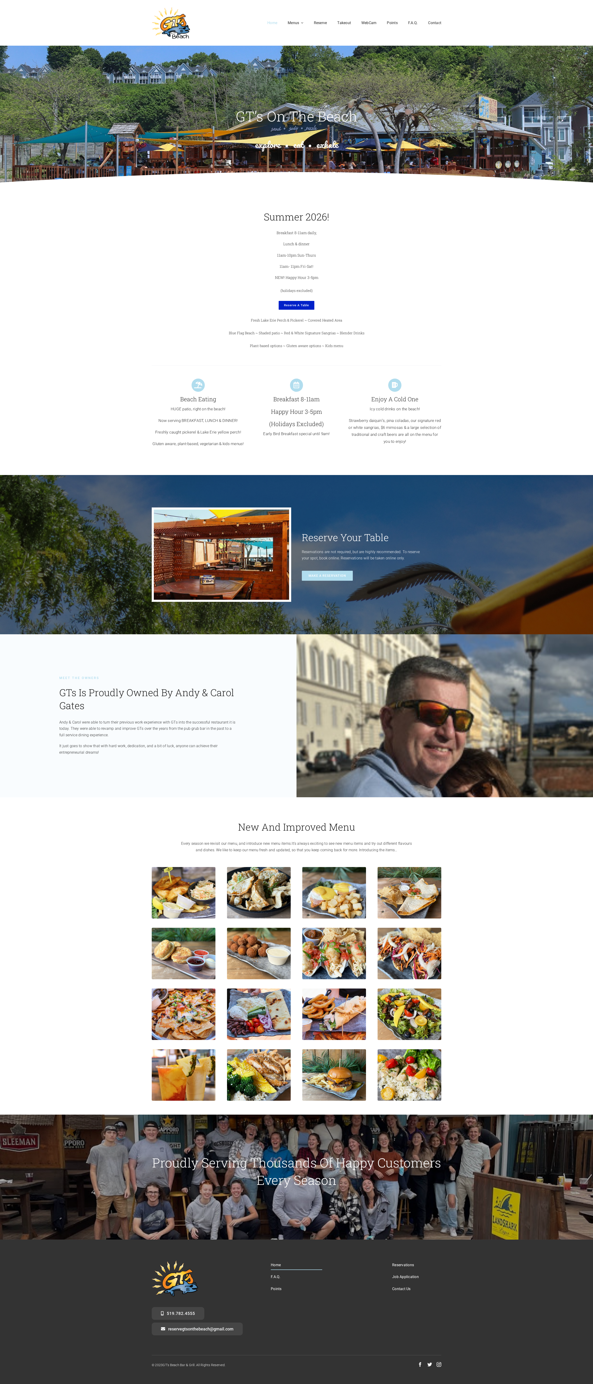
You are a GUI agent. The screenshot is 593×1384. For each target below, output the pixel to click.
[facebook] (420, 1364)
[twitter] (429, 1364)
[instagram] (439, 1364)
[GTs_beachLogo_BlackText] (171, 8)
